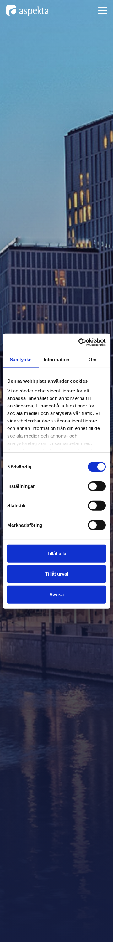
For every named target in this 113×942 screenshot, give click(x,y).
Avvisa (56, 594)
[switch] (97, 486)
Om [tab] (92, 359)
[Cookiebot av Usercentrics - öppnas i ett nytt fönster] (80, 342)
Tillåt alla (56, 553)
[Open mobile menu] (102, 10)
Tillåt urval (56, 573)
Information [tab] (56, 359)
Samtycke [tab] (20, 359)
